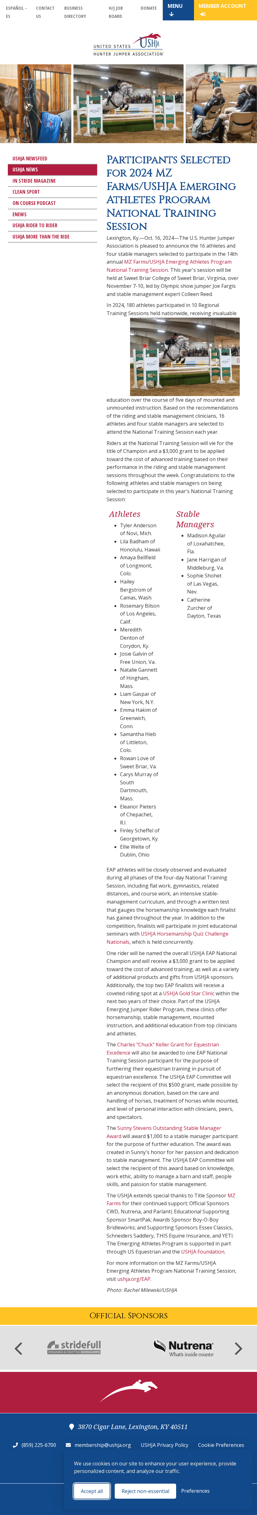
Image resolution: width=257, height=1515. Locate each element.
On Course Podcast (34, 203)
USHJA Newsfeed (30, 158)
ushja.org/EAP (133, 1279)
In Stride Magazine (34, 180)
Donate (149, 8)
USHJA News (25, 169)
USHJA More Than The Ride (41, 236)
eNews (20, 214)
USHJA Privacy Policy (164, 1445)
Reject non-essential (145, 1491)
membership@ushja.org (103, 1445)
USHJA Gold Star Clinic (188, 993)
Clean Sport (26, 191)
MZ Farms (136, 261)
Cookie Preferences (221, 1445)
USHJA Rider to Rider (35, 225)
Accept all (92, 1491)
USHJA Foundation (202, 1251)
